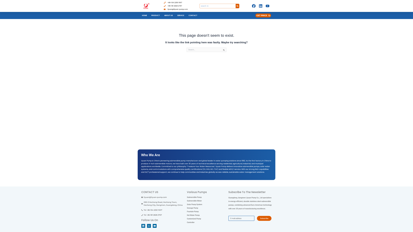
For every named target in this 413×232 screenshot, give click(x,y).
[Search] (237, 6)
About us (168, 15)
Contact (193, 15)
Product (155, 15)
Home (144, 15)
